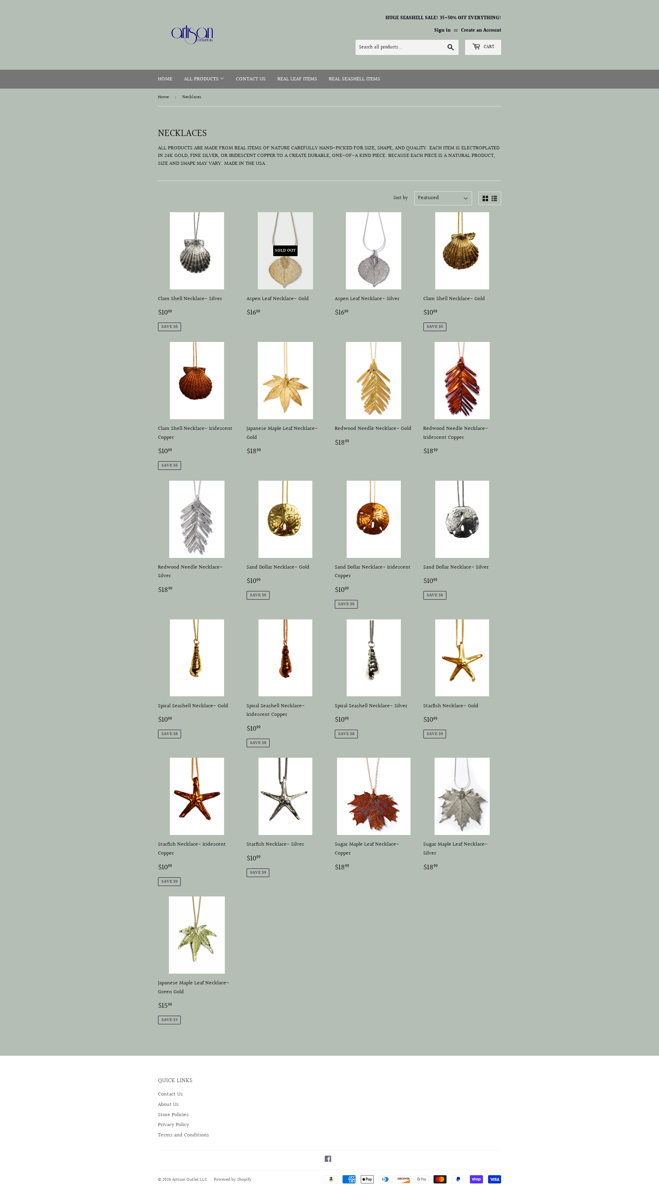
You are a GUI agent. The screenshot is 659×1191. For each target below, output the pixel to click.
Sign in (442, 30)
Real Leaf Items (297, 79)
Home (165, 79)
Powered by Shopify (233, 1179)
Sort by (400, 198)
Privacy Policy (173, 1125)
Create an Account (481, 30)
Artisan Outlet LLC (189, 1179)
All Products (202, 79)
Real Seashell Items (354, 79)
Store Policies (173, 1115)
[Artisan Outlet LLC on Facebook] (328, 1160)
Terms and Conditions (183, 1135)
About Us (168, 1104)
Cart (488, 47)
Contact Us (251, 79)
